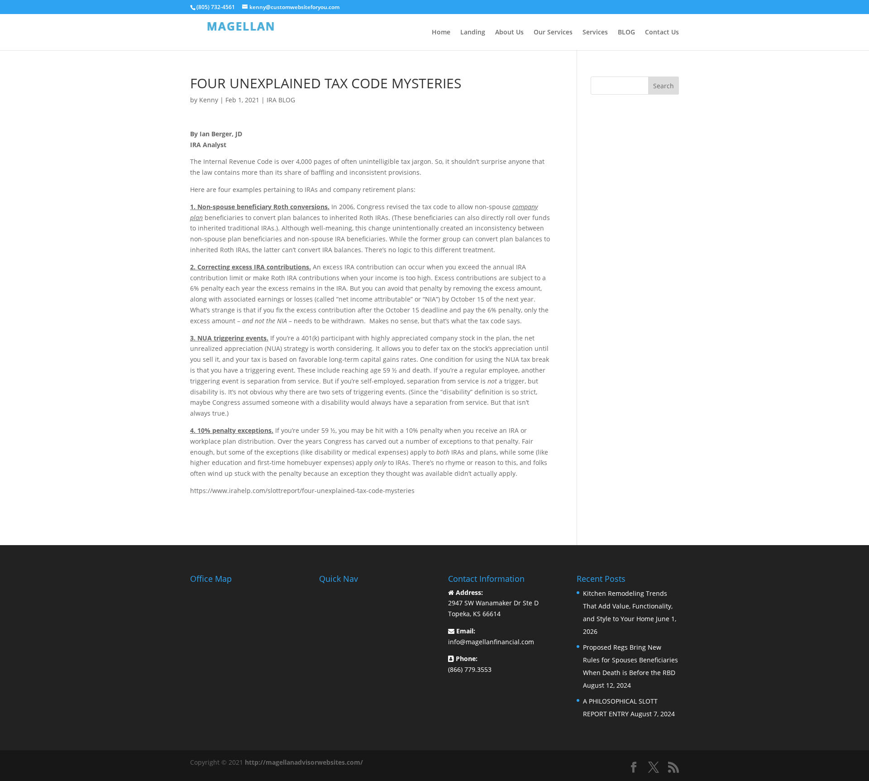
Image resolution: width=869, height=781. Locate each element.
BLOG (626, 32)
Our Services (553, 32)
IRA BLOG (281, 100)
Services (595, 32)
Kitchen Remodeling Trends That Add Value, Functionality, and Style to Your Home (628, 606)
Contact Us (662, 32)
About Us (509, 32)
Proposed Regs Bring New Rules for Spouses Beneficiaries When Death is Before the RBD (630, 660)
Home (441, 32)
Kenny (208, 100)
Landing (472, 32)
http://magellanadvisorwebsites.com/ (304, 762)
